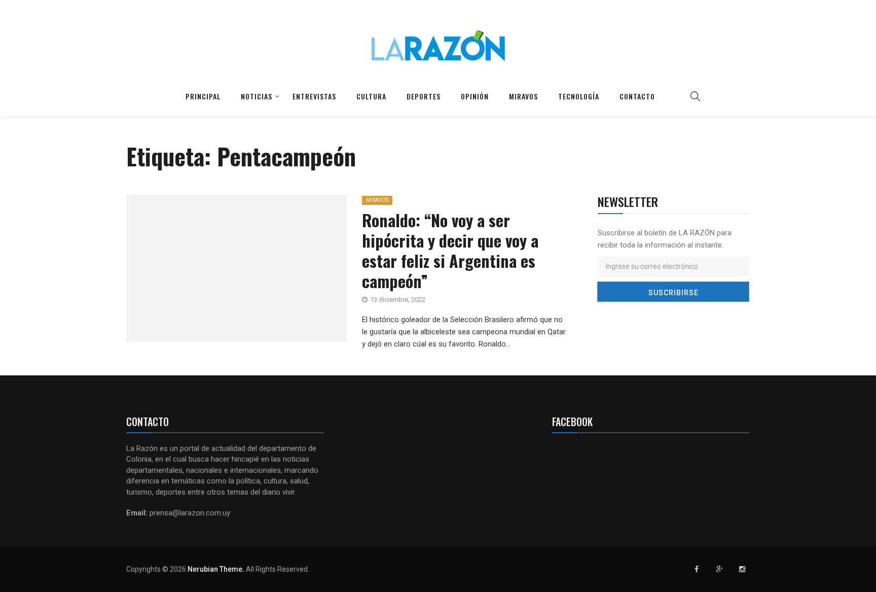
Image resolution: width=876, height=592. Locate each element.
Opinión (475, 96)
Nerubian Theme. (216, 569)
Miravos (523, 96)
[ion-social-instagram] (742, 569)
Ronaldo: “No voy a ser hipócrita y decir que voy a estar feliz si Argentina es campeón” (450, 250)
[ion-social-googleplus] (719, 569)
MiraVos (377, 200)
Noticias (256, 96)
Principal (203, 96)
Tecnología (578, 96)
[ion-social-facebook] (696, 569)
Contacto (637, 96)
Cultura (371, 96)
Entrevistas (314, 96)
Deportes (424, 96)
